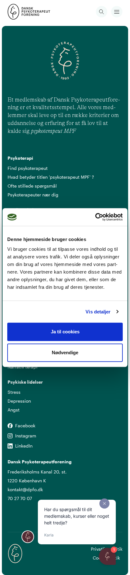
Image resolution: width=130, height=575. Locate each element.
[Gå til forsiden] (15, 12)
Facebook (10, 426)
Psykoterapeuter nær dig (33, 194)
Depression (19, 401)
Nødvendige (65, 352)
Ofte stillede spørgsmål (32, 186)
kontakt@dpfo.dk (25, 489)
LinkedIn (10, 446)
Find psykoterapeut (28, 168)
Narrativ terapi (23, 366)
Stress (14, 392)
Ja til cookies (65, 331)
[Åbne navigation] (116, 11)
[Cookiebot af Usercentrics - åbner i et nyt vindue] (95, 217)
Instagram (10, 436)
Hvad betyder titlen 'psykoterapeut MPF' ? (51, 177)
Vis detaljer (98, 311)
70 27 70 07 (20, 498)
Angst (14, 409)
